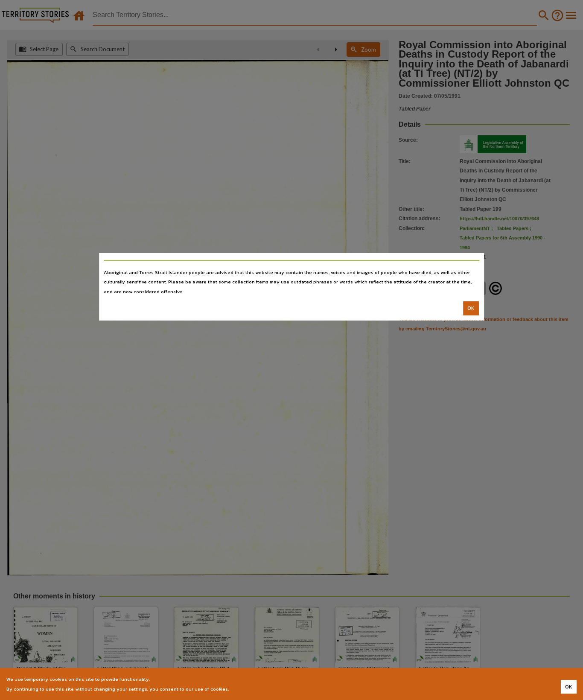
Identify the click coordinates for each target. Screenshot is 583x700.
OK (471, 308)
